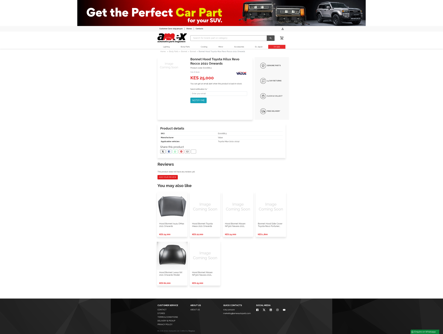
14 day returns (273, 81)
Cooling (204, 47)
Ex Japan (259, 47)
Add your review (167, 177)
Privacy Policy (164, 324)
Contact (162, 310)
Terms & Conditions (167, 317)
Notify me (198, 100)
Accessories (239, 47)
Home (163, 51)
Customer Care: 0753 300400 (171, 29)
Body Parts (185, 47)
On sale (277, 47)
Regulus (192, 331)
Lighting (166, 47)
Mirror (221, 47)
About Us (195, 310)
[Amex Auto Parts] (172, 38)
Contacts (199, 29)
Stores (189, 29)
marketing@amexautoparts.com (237, 313)
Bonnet (184, 51)
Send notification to (198, 89)
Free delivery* (273, 111)
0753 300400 (229, 310)
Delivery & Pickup (166, 321)
